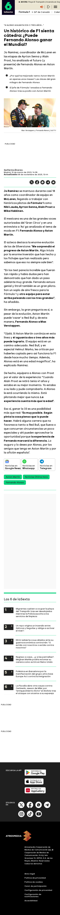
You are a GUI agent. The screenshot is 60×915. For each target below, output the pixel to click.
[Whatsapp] (38, 807)
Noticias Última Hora (36, 477)
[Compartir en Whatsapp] (42, 183)
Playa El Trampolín (36, 2)
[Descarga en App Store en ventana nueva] (34, 784)
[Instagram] (21, 816)
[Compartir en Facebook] (37, 183)
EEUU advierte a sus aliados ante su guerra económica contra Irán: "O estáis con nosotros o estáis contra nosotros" (35, 644)
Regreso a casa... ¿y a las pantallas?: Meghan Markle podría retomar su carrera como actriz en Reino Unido (35, 659)
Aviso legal (29, 874)
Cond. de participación (35, 886)
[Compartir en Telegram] (48, 183)
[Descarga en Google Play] (35, 775)
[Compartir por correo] (53, 183)
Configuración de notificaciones (32, 895)
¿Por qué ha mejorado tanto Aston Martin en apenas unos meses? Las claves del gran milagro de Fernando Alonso (33, 79)
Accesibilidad (30, 901)
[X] (31, 183)
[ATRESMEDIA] (30, 836)
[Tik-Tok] (30, 816)
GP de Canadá (42, 12)
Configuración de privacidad (38, 890)
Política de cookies (33, 882)
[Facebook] (30, 807)
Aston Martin (13, 477)
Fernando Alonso (15, 482)
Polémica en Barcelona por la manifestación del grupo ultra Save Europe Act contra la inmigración (34, 674)
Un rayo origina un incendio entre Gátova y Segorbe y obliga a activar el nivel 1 (35, 628)
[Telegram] (47, 807)
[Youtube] (38, 816)
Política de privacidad (35, 878)
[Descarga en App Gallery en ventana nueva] (35, 792)
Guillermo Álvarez (13, 170)
